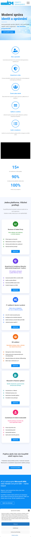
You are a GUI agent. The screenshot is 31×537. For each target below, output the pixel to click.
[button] (29, 510)
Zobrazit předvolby (15, 532)
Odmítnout (15, 528)
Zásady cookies (15, 535)
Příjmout (15, 524)
